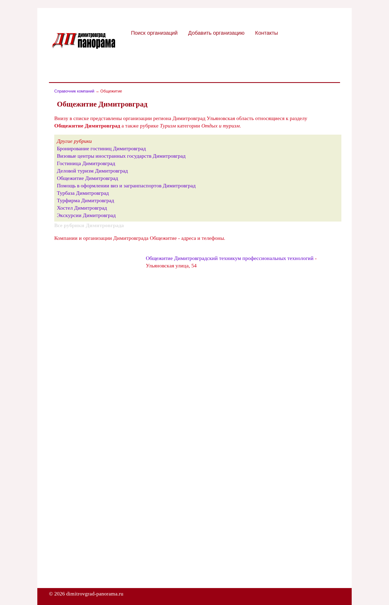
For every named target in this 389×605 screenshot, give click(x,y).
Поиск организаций (154, 33)
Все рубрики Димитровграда (89, 225)
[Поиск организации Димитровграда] (83, 47)
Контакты (266, 33)
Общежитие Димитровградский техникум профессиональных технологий (230, 258)
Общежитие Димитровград (87, 178)
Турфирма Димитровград (85, 200)
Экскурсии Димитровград (86, 215)
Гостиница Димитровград (86, 163)
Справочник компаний (74, 91)
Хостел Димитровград (82, 208)
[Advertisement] (98, 284)
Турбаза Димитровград (83, 193)
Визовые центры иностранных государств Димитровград (121, 156)
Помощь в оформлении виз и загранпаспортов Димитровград (126, 185)
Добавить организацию (216, 33)
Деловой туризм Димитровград (92, 171)
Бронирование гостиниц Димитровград (101, 148)
